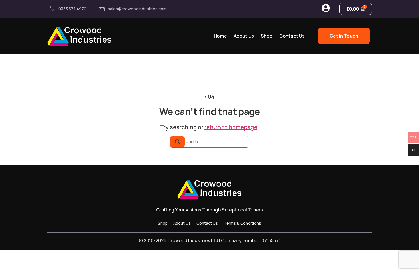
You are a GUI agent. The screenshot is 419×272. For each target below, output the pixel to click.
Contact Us (292, 36)
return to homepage (230, 127)
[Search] (177, 141)
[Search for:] (209, 142)
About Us (244, 36)
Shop (266, 36)
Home (220, 36)
